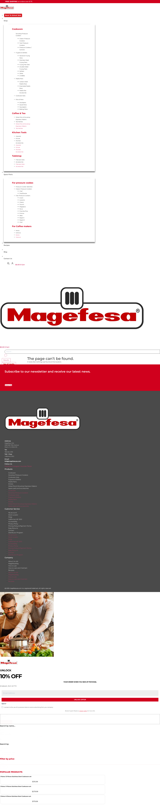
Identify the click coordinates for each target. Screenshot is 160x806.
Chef (20, 191)
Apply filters (6, 722)
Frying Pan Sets (24, 64)
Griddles (22, 76)
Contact (11, 530)
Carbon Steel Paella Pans (23, 83)
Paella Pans (19, 78)
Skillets (21, 71)
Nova (21, 209)
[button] (82, 752)
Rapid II (21, 218)
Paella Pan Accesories (22, 92)
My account (12, 513)
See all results (8, 364)
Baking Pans (23, 109)
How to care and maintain (17, 568)
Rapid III (22, 220)
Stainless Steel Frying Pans (24, 61)
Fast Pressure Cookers (23, 44)
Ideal (20, 215)
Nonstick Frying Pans (24, 57)
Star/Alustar (23, 193)
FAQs (10, 517)
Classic (21, 202)
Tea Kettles (19, 122)
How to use (12, 566)
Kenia (17, 230)
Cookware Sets (20, 96)
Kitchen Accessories (19, 142)
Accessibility (12, 521)
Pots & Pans (19, 99)
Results (6, 360)
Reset (4, 716)
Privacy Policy (13, 524)
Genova (18, 233)
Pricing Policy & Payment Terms (19, 526)
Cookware (12, 473)
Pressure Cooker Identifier (24, 187)
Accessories (19, 162)
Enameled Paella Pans (24, 87)
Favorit (21, 204)
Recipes (11, 570)
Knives (18, 138)
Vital (20, 222)
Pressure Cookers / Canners (25, 49)
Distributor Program (15, 533)
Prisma (21, 213)
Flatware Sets (20, 160)
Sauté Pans (23, 105)
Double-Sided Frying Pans (23, 68)
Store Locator (13, 515)
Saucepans (22, 107)
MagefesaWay (13, 563)
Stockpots (22, 102)
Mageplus (22, 207)
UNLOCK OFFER (80, 699)
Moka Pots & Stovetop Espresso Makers (23, 118)
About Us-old (13, 561)
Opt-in (4, 703)
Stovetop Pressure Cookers (22, 34)
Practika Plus (23, 211)
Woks (21, 73)
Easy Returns (13, 528)
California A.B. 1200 (15, 519)
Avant (21, 198)
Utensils (18, 136)
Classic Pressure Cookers (24, 40)
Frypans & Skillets (21, 52)
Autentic (22, 200)
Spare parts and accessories (18, 488)
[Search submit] (6, 355)
